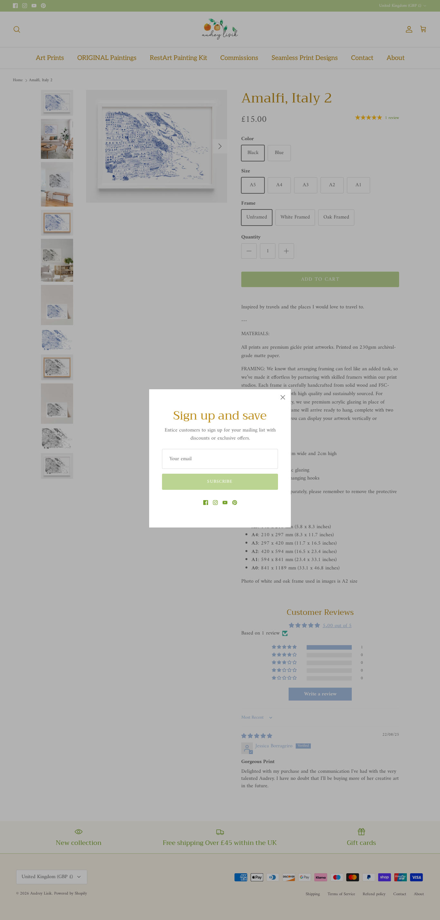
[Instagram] (215, 502)
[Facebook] (205, 502)
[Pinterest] (234, 502)
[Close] (283, 397)
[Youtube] (225, 502)
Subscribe (220, 482)
